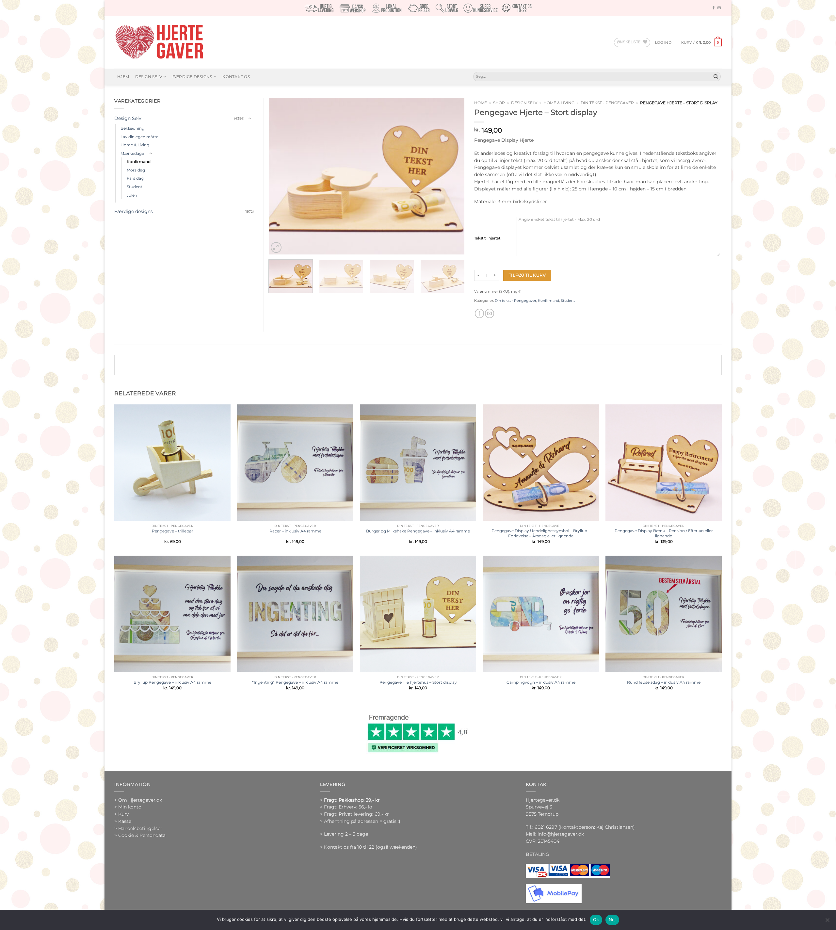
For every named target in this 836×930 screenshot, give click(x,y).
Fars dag (135, 178)
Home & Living (558, 103)
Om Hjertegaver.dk (140, 800)
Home (480, 103)
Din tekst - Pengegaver (607, 103)
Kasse (124, 821)
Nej (612, 919)
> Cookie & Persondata (140, 835)
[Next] (452, 176)
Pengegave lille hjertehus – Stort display (418, 682)
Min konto (129, 806)
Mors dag (136, 170)
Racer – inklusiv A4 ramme (295, 531)
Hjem (123, 76)
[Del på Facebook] (479, 313)
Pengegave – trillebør (172, 531)
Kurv (123, 814)
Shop (499, 103)
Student (568, 300)
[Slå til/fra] (250, 118)
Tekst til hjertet (487, 238)
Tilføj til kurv (527, 275)
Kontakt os (235, 76)
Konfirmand (548, 300)
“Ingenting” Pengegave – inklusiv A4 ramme (295, 682)
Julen (132, 195)
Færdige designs (192, 76)
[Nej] (827, 922)
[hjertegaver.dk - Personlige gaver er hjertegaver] (159, 42)
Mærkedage (132, 153)
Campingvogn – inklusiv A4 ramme (540, 682)
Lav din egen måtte (139, 136)
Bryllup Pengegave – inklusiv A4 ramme (172, 682)
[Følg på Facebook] (713, 8)
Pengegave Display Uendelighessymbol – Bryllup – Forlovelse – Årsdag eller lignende (540, 533)
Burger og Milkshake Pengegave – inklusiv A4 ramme (418, 531)
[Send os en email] (719, 8)
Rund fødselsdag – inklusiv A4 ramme (663, 682)
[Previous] (281, 176)
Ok (596, 919)
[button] (663, 42)
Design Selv (148, 76)
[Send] (715, 76)
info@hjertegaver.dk (560, 834)
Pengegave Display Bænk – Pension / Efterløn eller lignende (664, 533)
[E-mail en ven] (489, 313)
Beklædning (132, 128)
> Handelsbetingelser (138, 828)
